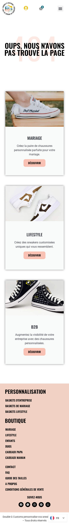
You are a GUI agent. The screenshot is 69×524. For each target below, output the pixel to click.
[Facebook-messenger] (27, 504)
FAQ (7, 472)
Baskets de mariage (17, 406)
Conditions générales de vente (24, 489)
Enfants (10, 441)
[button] (60, 8)
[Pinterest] (41, 504)
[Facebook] (21, 504)
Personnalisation (25, 391)
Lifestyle (10, 435)
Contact (10, 467)
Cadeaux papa (14, 452)
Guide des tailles (16, 478)
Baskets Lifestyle (16, 411)
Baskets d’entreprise (18, 400)
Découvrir (34, 163)
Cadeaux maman (15, 458)
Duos (8, 446)
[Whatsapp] (47, 504)
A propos (11, 484)
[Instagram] (34, 504)
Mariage (10, 429)
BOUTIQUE (15, 420)
